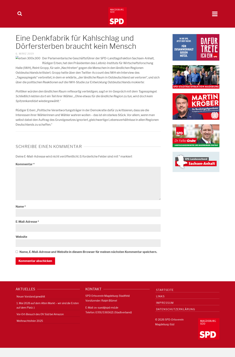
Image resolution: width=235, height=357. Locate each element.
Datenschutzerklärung (175, 309)
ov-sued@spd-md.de (106, 307)
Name (21, 206)
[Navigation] (214, 14)
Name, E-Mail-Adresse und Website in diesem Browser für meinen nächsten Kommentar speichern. (88, 252)
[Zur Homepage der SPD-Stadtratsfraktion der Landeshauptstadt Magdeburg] (196, 76)
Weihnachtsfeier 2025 (30, 320)
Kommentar (25, 164)
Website (21, 237)
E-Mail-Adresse (27, 221)
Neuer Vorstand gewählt (31, 296)
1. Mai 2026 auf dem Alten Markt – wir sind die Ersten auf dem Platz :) (48, 305)
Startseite (165, 289)
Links (160, 296)
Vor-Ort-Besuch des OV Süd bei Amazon (40, 314)
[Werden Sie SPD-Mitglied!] (196, 47)
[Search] (20, 14)
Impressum (165, 302)
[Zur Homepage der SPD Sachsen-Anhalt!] (196, 161)
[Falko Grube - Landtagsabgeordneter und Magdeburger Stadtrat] (196, 135)
